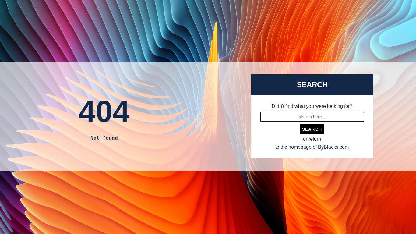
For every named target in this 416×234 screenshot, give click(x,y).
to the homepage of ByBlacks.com (312, 147)
